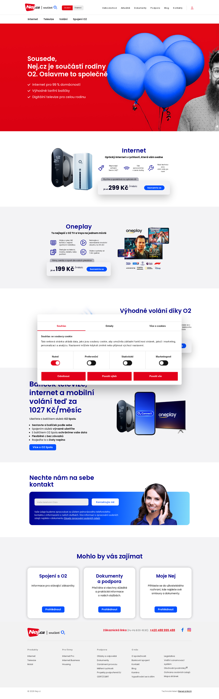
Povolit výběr (109, 376)
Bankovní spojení (141, 660)
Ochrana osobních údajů (177, 672)
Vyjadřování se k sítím (143, 676)
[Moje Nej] (192, 8)
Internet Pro (68, 656)
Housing (66, 664)
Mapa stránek (171, 676)
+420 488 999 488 (162, 630)
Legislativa (169, 656)
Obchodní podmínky (175, 668)
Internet (33, 19)
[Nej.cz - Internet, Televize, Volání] (41, 7)
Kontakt (135, 664)
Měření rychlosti (105, 668)
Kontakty (177, 7)
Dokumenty (140, 7)
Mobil (30, 664)
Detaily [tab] (110, 326)
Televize (48, 19)
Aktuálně (125, 7)
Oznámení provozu (107, 664)
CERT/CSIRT (103, 676)
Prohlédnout (53, 609)
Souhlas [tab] (61, 326)
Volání (63, 19)
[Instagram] (189, 630)
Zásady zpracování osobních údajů (82, 518)
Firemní (78, 7)
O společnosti (139, 656)
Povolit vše (155, 376)
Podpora (155, 7)
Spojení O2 (80, 19)
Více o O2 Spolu (43, 447)
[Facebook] (182, 630)
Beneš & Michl (185, 691)
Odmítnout (63, 376)
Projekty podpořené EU (109, 672)
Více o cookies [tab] (157, 326)
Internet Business (71, 660)
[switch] (91, 362)
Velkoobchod (109, 7)
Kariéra (135, 672)
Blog (166, 7)
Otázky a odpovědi (107, 656)
